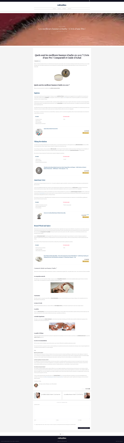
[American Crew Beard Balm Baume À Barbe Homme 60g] (39, 216)
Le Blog (59, 8)
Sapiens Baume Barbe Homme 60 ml (51, 128)
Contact (69, 8)
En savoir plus (86, 132)
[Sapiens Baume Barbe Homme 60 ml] (39, 132)
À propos (64, 8)
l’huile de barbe (41, 193)
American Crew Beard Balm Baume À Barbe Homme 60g (54, 212)
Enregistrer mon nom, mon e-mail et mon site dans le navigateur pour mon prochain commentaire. (55, 424)
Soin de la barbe (62, 26)
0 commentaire (60, 31)
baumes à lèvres (60, 376)
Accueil (54, 8)
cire (65, 97)
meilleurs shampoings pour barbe (49, 376)
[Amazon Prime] (87, 215)
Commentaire (37, 404)
